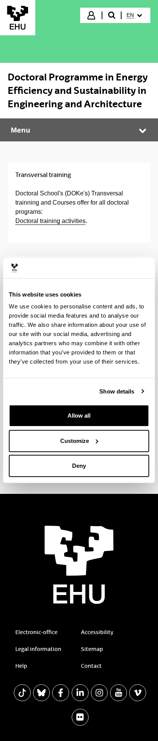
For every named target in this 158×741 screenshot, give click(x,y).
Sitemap (92, 649)
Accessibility (97, 632)
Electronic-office (36, 632)
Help (21, 666)
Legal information (38, 649)
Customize (74, 441)
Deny (79, 465)
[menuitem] (135, 15)
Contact (91, 666)
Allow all (79, 415)
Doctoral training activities (50, 221)
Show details (116, 391)
